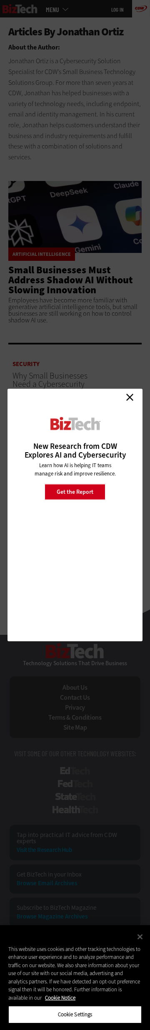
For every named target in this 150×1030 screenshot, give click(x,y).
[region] (75, 977)
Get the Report (75, 491)
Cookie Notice (60, 997)
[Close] (140, 937)
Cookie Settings (75, 1014)
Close (129, 397)
